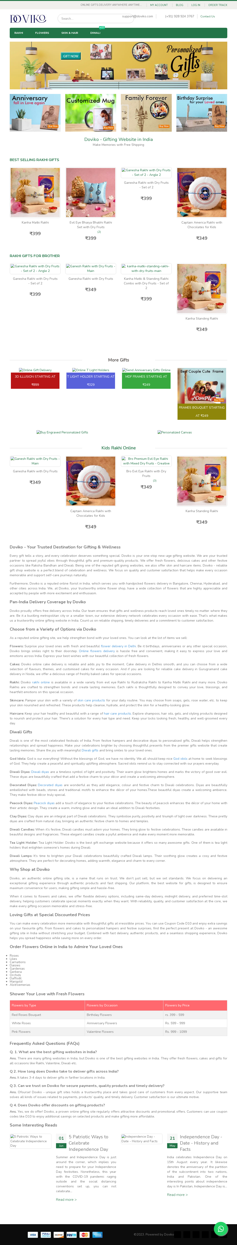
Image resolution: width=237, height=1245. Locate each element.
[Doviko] (28, 18)
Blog (179, 5)
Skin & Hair (69, 33)
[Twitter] (186, 1234)
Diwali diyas (40, 772)
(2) (99, 232)
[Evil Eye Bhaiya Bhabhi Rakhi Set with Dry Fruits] (90, 192)
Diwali (97, 31)
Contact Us (207, 16)
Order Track (217, 5)
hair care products (117, 713)
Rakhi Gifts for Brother (35, 255)
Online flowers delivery (97, 651)
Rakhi (18, 33)
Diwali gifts (90, 750)
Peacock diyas (44, 803)
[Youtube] (214, 1234)
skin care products (91, 700)
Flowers (42, 33)
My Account (159, 5)
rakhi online (41, 682)
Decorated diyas (50, 785)
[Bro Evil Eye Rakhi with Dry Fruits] (146, 461)
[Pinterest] (196, 1234)
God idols (180, 758)
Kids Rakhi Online (118, 448)
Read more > (66, 1199)
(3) (154, 480)
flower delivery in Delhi (118, 646)
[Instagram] (205, 1234)
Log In (195, 5)
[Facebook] (177, 1234)
